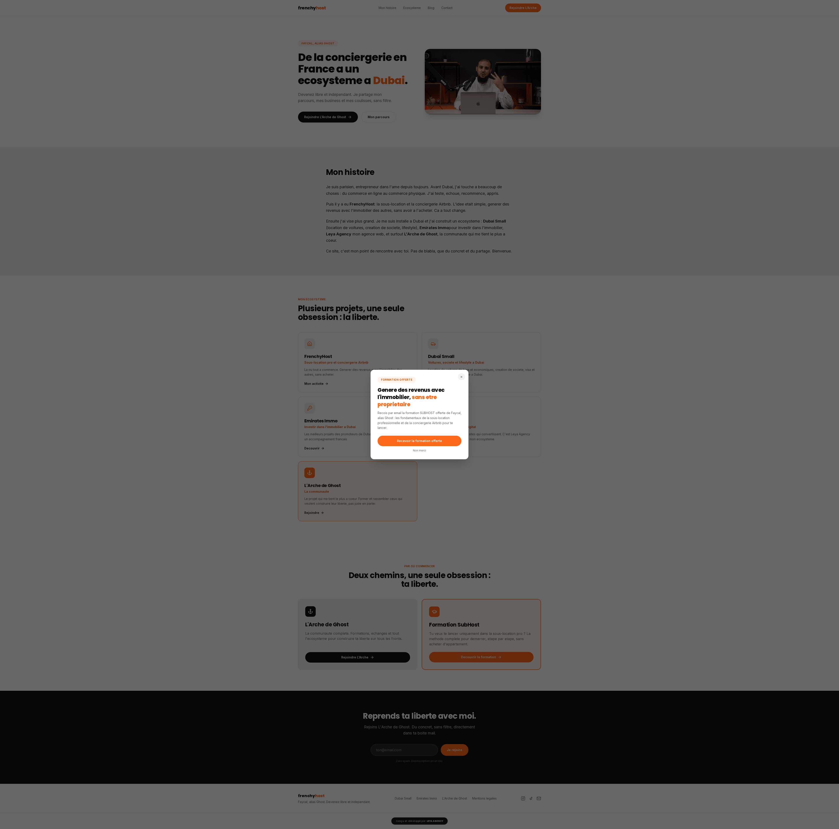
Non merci (419, 450)
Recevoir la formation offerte (419, 441)
